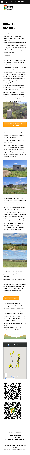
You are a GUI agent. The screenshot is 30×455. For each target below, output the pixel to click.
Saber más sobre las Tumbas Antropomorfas (15, 124)
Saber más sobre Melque (11, 298)
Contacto (10, 433)
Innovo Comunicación (20, 450)
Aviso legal (19, 433)
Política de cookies (15, 437)
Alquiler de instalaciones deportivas (15, 440)
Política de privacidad (15, 435)
